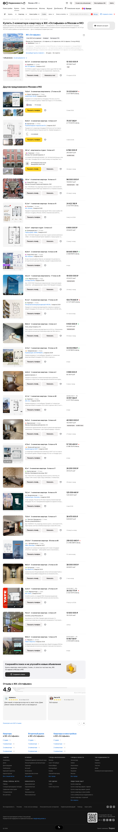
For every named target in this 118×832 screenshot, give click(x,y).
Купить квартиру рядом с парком (81, 786)
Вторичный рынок (36, 734)
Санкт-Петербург (54, 763)
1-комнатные (7, 744)
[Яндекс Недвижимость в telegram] (114, 807)
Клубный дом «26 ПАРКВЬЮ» (34, 352)
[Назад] (79, 723)
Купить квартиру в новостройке (80, 792)
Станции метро (7, 792)
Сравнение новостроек (10, 789)
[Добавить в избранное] (84, 35)
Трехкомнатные (29, 792)
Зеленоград (74, 760)
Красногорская (7, 773)
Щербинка (74, 768)
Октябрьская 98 (30, 280)
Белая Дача (28, 771)
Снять (50, 784)
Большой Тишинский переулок (39, 184)
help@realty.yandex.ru (39, 818)
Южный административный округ (35, 763)
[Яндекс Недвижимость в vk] (108, 807)
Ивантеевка (74, 765)
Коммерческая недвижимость (104, 771)
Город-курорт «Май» (31, 232)
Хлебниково (6, 768)
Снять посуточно (54, 786)
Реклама (19, 807)
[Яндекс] (112, 828)
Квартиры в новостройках (65, 734)
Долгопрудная (7, 765)
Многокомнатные (30, 794)
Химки (73, 763)
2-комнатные (7, 747)
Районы (5, 784)
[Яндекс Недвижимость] (14, 3)
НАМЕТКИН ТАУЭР (30, 96)
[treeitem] (8, 8)
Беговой (27, 768)
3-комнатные (7, 751)
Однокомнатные (30, 786)
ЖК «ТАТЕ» (28, 593)
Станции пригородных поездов (12, 786)
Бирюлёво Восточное (31, 773)
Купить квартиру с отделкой (79, 797)
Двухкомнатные (30, 784)
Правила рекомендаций (68, 807)
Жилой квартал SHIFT (31, 449)
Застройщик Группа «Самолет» (35, 53)
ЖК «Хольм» (29, 208)
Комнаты (97, 763)
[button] (71, 3)
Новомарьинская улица (37, 473)
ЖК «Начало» (29, 256)
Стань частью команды (31, 807)
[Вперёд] (84, 723)
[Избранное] (67, 3)
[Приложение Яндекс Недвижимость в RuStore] (113, 820)
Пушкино (73, 771)
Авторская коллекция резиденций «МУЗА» (38, 304)
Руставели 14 (29, 569)
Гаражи (97, 760)
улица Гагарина (33, 327)
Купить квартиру (76, 784)
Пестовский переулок (36, 155)
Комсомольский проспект (38, 425)
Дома (96, 768)
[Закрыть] (114, 14)
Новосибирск (53, 765)
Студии (5, 740)
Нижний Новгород (54, 773)
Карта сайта (88, 807)
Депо (4, 763)
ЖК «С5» (27, 401)
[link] (111, 3)
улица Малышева (36, 615)
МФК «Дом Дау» (30, 545)
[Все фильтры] (5, 14)
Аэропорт (28, 765)
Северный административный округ (36, 760)
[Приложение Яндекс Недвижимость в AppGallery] (110, 820)
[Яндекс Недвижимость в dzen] (111, 807)
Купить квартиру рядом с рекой (80, 789)
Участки (97, 765)
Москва (27, 155)
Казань (51, 771)
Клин (26, 327)
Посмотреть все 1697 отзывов (12, 723)
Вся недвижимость (8, 807)
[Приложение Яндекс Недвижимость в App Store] (104, 820)
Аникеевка (6, 760)
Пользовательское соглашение (49, 807)
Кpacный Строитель (9, 771)
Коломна (27, 615)
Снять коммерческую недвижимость (82, 794)
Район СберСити (30, 641)
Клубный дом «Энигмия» (32, 497)
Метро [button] (96, 14)
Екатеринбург (53, 768)
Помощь (79, 807)
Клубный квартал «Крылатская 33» (35, 125)
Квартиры (7, 734)
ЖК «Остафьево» (30, 66)
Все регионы (7, 794)
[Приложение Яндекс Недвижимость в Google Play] (107, 820)
